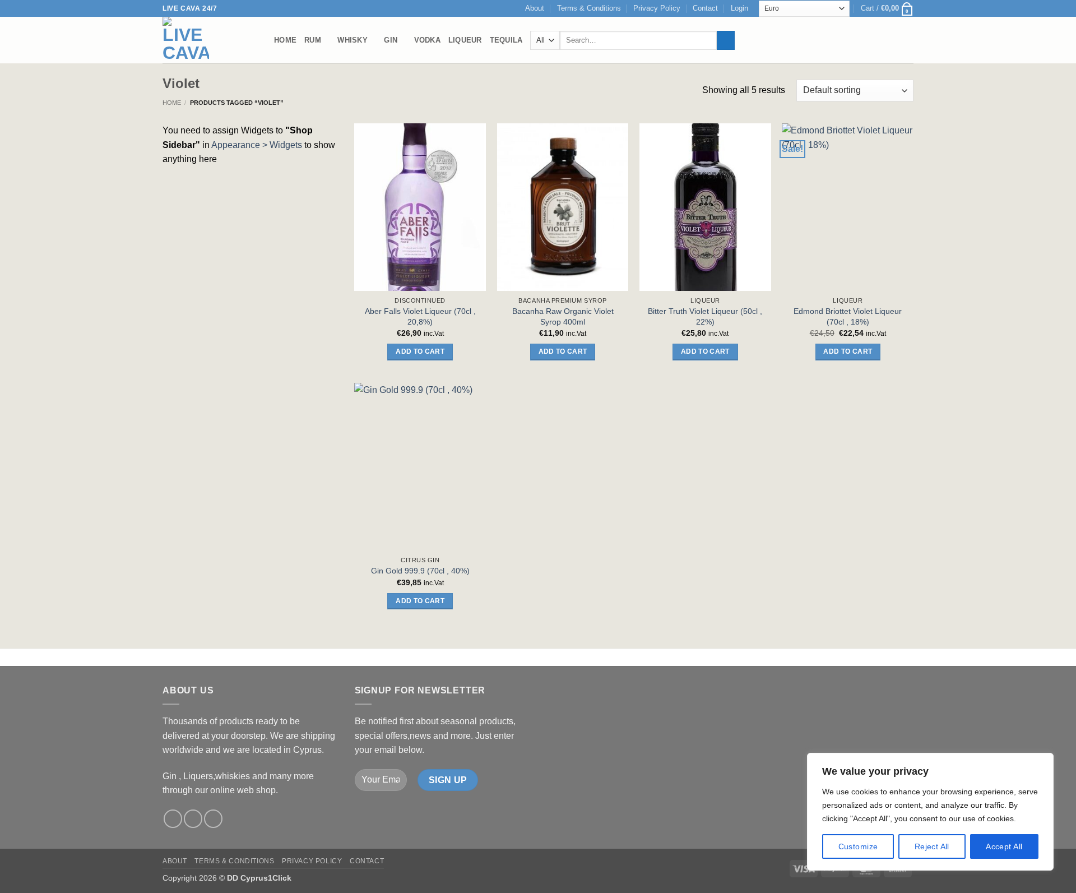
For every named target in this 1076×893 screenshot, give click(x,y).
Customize (858, 846)
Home (285, 40)
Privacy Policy (656, 8)
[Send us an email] (213, 818)
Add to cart (420, 351)
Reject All (932, 846)
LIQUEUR (465, 40)
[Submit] (726, 40)
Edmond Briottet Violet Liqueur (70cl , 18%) (848, 316)
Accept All (1004, 846)
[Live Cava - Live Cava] (210, 40)
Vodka (427, 40)
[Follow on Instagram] (193, 818)
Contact (705, 8)
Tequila (506, 40)
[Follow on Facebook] (173, 818)
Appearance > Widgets (256, 145)
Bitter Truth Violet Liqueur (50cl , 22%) (705, 316)
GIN (390, 40)
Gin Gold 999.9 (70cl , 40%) (420, 570)
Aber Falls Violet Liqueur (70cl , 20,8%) (420, 316)
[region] (930, 812)
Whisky (352, 40)
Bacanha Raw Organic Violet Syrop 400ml (563, 316)
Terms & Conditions (589, 8)
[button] (739, 8)
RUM (312, 40)
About (534, 8)
